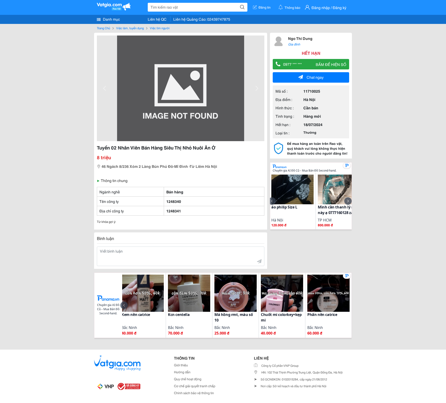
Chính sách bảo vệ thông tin (194, 392)
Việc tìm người (160, 28)
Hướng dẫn (182, 372)
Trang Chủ (103, 28)
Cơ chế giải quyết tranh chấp (194, 386)
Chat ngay (315, 77)
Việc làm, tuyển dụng (130, 28)
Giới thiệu (181, 365)
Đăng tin (265, 7)
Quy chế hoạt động (187, 379)
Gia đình (294, 44)
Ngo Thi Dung (300, 38)
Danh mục (111, 19)
